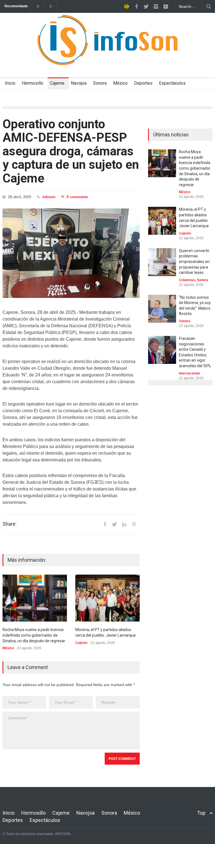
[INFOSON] (107, 56)
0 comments (77, 197)
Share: (10, 524)
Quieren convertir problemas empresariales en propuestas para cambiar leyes (194, 261)
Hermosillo (32, 83)
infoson (48, 197)
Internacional (189, 373)
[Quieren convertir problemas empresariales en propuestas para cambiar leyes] (162, 262)
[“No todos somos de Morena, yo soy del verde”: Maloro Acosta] (162, 309)
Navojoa (79, 83)
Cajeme (57, 83)
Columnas (187, 280)
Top (201, 813)
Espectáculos (172, 83)
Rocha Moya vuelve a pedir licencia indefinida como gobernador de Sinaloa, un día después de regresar (34, 635)
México (120, 83)
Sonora (100, 83)
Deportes (143, 83)
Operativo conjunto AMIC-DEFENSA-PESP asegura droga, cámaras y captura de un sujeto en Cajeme (71, 151)
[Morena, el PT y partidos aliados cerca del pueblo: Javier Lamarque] (107, 598)
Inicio (10, 83)
